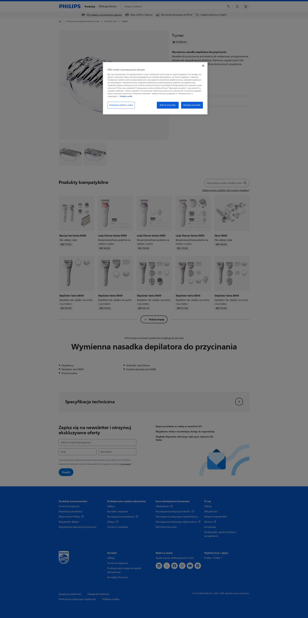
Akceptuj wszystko (192, 105)
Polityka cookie (126, 96)
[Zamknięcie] (203, 65)
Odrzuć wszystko (168, 105)
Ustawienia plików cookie (121, 105)
